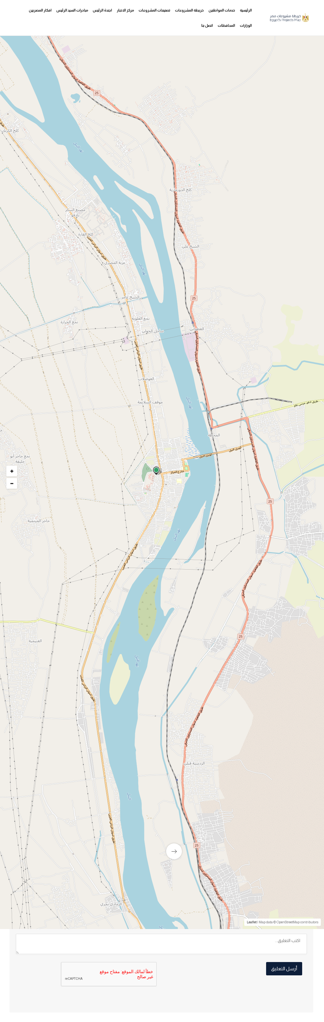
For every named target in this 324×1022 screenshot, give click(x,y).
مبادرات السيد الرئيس (72, 10)
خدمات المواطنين (222, 10)
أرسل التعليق (284, 968)
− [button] (11, 483)
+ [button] (11, 471)
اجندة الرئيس (102, 10)
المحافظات (226, 25)
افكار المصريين (40, 10)
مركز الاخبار (125, 10)
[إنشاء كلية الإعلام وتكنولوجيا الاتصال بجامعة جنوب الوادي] (237, 795)
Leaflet (252, 922)
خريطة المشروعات (189, 10)
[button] (123, 219)
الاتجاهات (32, 656)
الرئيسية (246, 10)
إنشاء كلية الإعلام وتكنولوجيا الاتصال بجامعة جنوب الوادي (258, 843)
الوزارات (246, 25)
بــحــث (199, 245)
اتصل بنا (207, 25)
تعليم (290, 497)
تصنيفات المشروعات (154, 10)
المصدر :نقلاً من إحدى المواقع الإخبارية (263, 653)
